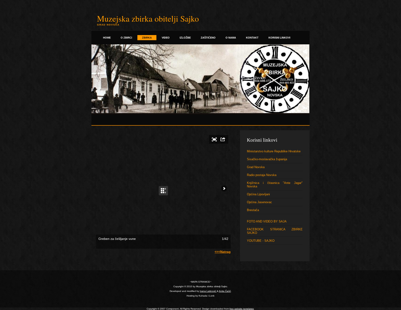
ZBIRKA (147, 37)
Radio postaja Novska (261, 175)
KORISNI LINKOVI (279, 37)
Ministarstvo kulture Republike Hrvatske (274, 151)
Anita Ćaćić (225, 291)
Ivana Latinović (208, 291)
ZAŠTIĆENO (208, 37)
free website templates (242, 308)
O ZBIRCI (126, 37)
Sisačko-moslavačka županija (267, 159)
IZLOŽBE (185, 37)
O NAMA (231, 37)
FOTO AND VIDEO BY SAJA (267, 221)
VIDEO (166, 37)
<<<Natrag (223, 252)
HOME (107, 37)
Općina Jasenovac (259, 202)
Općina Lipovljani (258, 194)
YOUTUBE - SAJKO (261, 240)
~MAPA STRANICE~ (200, 282)
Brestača (253, 210)
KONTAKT (252, 37)
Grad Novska (256, 167)
